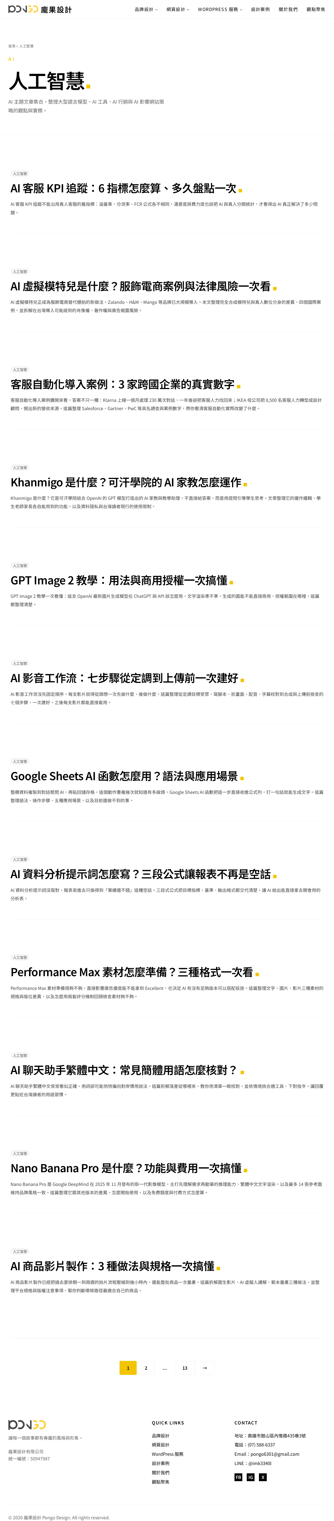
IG (250, 1477)
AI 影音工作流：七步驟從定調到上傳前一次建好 (124, 677)
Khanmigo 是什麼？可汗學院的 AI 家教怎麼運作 (126, 481)
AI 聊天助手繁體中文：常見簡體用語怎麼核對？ (124, 1069)
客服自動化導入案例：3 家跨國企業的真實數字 (122, 383)
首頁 (11, 45)
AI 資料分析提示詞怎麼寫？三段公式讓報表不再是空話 (141, 873)
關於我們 (288, 9)
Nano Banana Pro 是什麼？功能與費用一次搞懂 (126, 1167)
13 (184, 1368)
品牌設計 (144, 9)
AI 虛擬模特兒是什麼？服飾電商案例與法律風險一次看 (141, 285)
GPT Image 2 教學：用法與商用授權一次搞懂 (119, 579)
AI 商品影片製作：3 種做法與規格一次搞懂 (112, 1265)
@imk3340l (259, 1463)
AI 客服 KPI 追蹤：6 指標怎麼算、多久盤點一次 (123, 187)
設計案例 (260, 9)
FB (238, 1477)
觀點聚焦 (316, 9)
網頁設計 (176, 9)
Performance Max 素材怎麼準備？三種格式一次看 (132, 971)
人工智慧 (20, 173)
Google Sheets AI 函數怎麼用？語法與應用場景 (124, 775)
